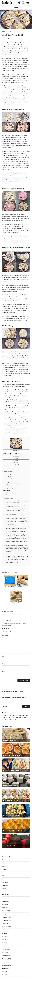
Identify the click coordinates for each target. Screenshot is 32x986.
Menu (16, 7)
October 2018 (5, 962)
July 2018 (4, 971)
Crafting (4, 869)
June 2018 (5, 974)
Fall (3, 879)
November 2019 (6, 920)
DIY (3, 872)
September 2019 (6, 927)
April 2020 (5, 904)
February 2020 (6, 911)
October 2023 (5, 898)
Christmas (4, 863)
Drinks (3, 876)
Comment (5, 635)
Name (4, 656)
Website (4, 671)
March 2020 (5, 907)
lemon (14, 614)
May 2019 (4, 939)
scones (18, 614)
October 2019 (5, 923)
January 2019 (5, 952)
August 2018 (5, 968)
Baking (6, 611)
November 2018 (6, 958)
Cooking (4, 866)
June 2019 (5, 936)
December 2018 (6, 955)
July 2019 (4, 933)
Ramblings (5, 885)
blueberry (7, 614)
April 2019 (5, 942)
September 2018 (6, 965)
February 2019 (6, 949)
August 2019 (5, 930)
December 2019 (6, 917)
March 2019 (5, 946)
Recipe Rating (6, 629)
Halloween (5, 882)
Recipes (12, 611)
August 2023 (5, 901)
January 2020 (5, 914)
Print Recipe (16, 450)
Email (3, 664)
